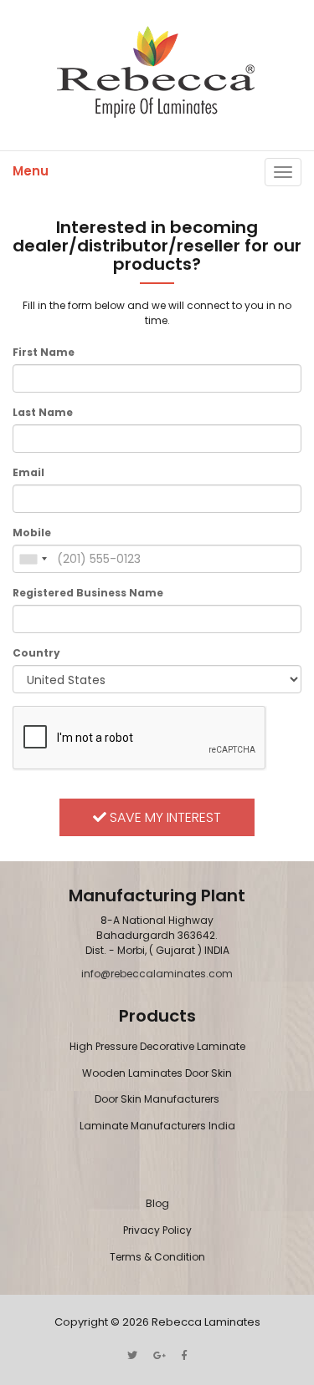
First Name (44, 352)
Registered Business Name (88, 593)
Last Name (43, 412)
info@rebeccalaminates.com (157, 973)
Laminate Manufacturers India (157, 1126)
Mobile (32, 532)
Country (36, 653)
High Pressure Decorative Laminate (157, 1046)
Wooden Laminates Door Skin (157, 1073)
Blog (157, 1203)
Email (28, 472)
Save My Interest (163, 817)
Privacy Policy (157, 1230)
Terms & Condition (157, 1257)
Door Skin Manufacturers (157, 1099)
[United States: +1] (32, 558)
